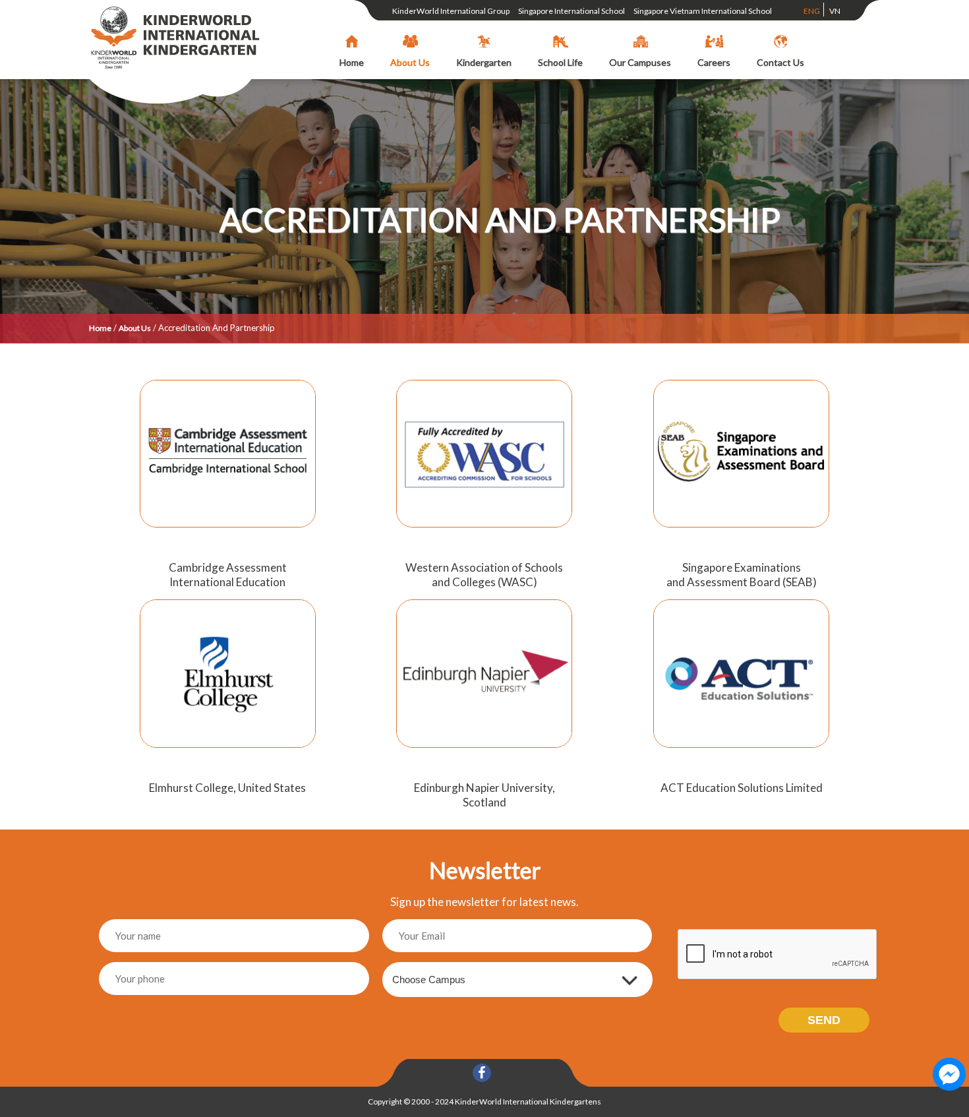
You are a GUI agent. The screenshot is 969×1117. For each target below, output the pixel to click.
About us (135, 328)
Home (100, 328)
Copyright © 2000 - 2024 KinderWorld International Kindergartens (484, 1101)
